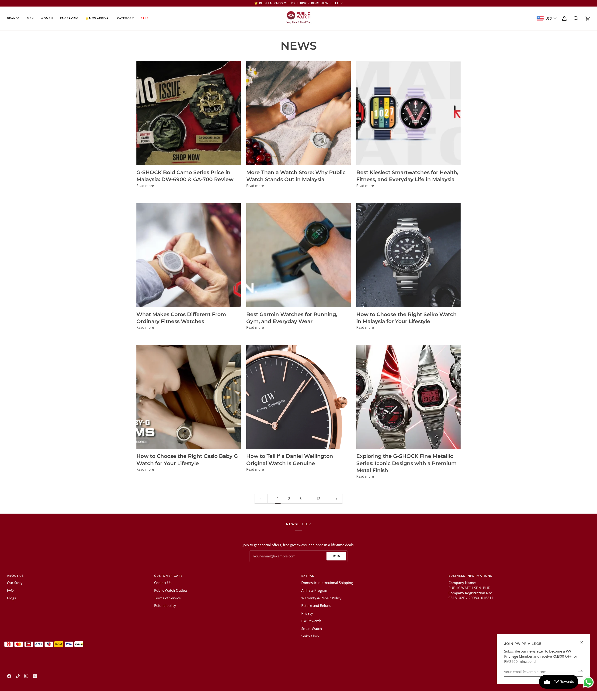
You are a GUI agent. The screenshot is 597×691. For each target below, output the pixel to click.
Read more (145, 185)
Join (336, 556)
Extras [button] (307, 575)
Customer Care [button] (168, 575)
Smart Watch (311, 628)
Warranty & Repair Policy (321, 598)
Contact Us (162, 582)
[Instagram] (26, 676)
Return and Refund (316, 605)
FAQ (10, 590)
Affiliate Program (314, 590)
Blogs (11, 598)
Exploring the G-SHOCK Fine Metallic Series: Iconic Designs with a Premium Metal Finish (406, 463)
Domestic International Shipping (327, 582)
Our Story (15, 582)
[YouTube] (35, 676)
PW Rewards (311, 621)
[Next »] (336, 499)
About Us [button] (15, 575)
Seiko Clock (310, 636)
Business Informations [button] (470, 575)
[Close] (583, 642)
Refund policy (165, 605)
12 (318, 498)
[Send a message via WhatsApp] (588, 682)
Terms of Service (167, 598)
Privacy (307, 613)
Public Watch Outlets (170, 590)
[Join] (579, 671)
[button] (15, 18)
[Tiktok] (18, 676)
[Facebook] (9, 676)
